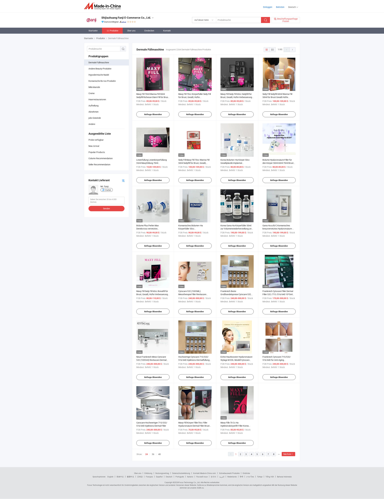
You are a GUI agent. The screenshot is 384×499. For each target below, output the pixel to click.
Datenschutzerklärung (181, 473)
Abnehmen (93, 111)
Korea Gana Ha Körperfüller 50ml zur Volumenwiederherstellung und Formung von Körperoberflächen (236, 228)
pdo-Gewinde (94, 117)
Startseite (93, 30)
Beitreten (280, 7)
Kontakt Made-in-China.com (204, 473)
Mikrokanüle (94, 87)
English (110, 476)
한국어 (213, 476)
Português (180, 476)
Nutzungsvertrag (162, 473)
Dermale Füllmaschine (98, 62)
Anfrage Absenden (153, 114)
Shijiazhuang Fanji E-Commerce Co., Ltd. (126, 17)
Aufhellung (93, 105)
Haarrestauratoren (97, 99)
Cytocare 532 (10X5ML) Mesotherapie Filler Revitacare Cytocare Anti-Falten (192, 294)
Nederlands (232, 476)
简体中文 (120, 476)
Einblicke (246, 473)
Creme (91, 93)
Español (159, 476)
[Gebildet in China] (103, 5)
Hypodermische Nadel (98, 74)
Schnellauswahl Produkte (229, 473)
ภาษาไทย (250, 476)
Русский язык (202, 476)
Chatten (108, 190)
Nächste (287, 454)
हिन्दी (241, 476)
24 (146, 454)
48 (159, 454)
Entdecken (149, 30)
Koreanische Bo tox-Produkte (102, 80)
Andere (91, 124)
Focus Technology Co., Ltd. (189, 482)
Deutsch (169, 476)
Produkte (114, 30)
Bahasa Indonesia (284, 476)
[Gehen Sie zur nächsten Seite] (292, 49)
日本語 (140, 476)
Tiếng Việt (270, 476)
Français (149, 476)
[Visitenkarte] (123, 180)
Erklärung (148, 473)
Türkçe (259, 476)
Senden (106, 208)
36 (153, 454)
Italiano (190, 476)
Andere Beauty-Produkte (99, 68)
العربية (221, 476)
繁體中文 (130, 476)
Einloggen (267, 7)
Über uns (131, 30)
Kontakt (167, 30)
